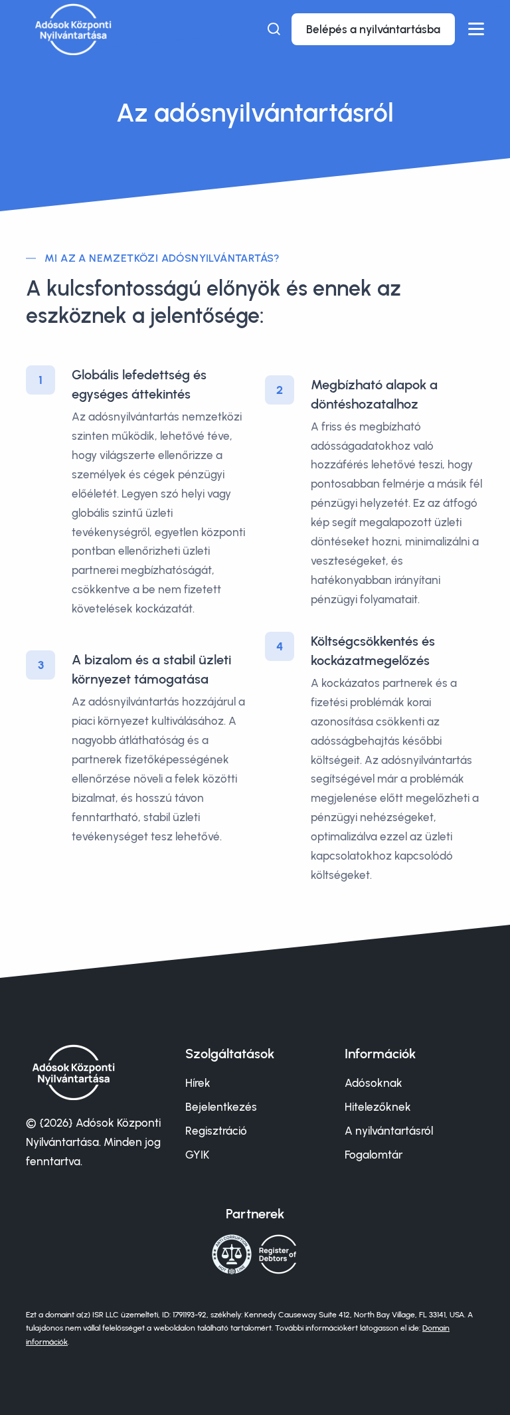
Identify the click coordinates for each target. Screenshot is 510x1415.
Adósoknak (373, 1082)
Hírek (198, 1082)
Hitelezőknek (378, 1106)
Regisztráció (216, 1130)
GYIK (197, 1154)
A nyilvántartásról (389, 1130)
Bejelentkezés (221, 1106)
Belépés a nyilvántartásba (373, 29)
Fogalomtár (373, 1154)
